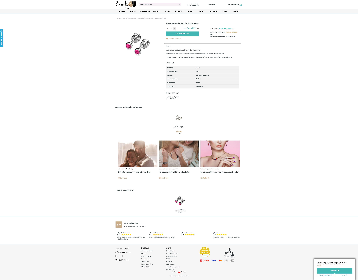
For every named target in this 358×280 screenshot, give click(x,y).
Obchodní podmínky (147, 264)
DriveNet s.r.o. (186, 276)
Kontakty (169, 261)
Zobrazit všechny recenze (138, 226)
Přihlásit (212, 4)
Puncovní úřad (170, 269)
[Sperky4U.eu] (126, 9)
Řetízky (201, 11)
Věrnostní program (146, 259)
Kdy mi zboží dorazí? (232, 32)
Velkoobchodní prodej (172, 267)
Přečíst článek (122, 178)
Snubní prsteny (144, 11)
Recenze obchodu (171, 256)
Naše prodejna (170, 264)
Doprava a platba (146, 256)
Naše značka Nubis (172, 253)
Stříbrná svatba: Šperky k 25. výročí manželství (134, 172)
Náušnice (122, 11)
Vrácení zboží (145, 261)
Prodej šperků (170, 251)
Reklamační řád (145, 267)
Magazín (143, 253)
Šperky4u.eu (121, 18)
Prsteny (167, 11)
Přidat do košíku (182, 34)
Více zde (319, 265)
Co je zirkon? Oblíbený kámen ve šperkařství (174, 172)
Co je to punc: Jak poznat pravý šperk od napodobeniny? (219, 172)
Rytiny (225, 11)
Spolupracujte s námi (147, 251)
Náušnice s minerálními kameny (141, 18)
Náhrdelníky (179, 11)
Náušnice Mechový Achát (158, 18)
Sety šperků (213, 11)
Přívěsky (190, 11)
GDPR (168, 259)
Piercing (133, 11)
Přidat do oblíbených (175, 39)
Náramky (156, 11)
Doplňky (236, 11)
